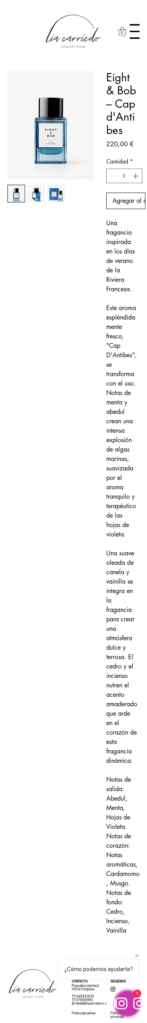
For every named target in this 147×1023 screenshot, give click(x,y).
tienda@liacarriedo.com (91, 1003)
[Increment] (136, 176)
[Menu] (135, 31)
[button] (122, 31)
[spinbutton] (124, 176)
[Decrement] (112, 176)
